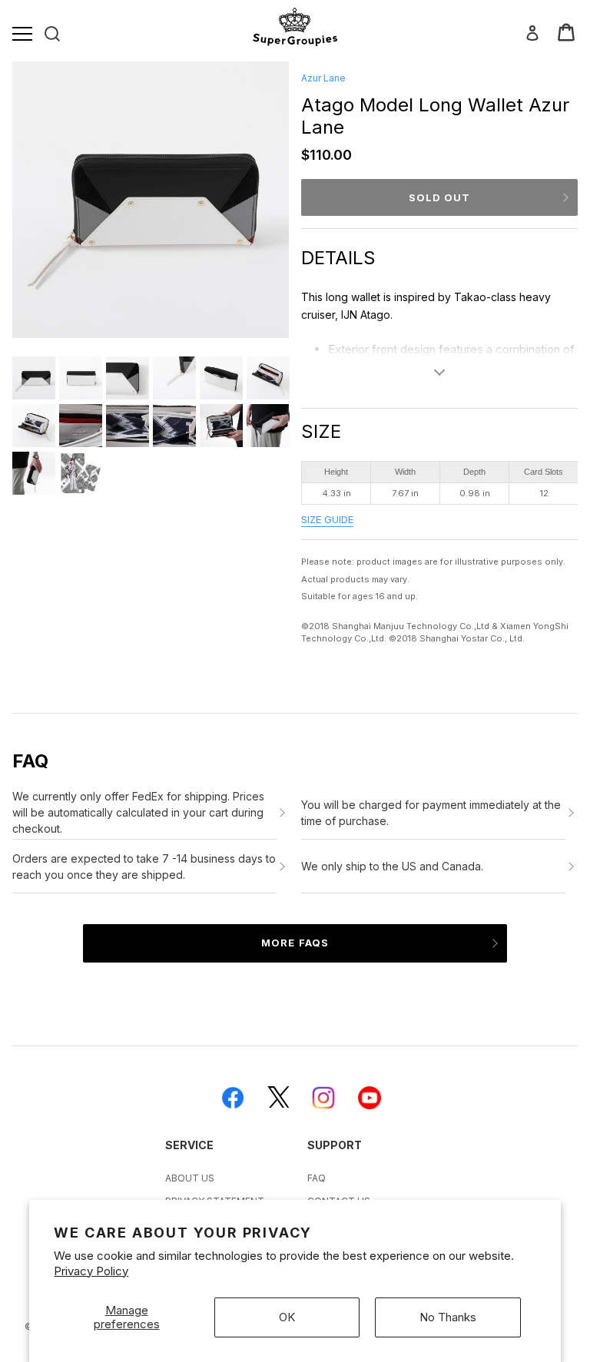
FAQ (316, 1178)
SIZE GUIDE (327, 519)
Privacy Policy (91, 1271)
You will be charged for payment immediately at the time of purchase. (431, 812)
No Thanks (447, 1317)
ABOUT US (189, 1178)
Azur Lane (323, 78)
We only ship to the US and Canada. (392, 866)
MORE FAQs (294, 942)
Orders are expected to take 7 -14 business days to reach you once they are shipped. (144, 866)
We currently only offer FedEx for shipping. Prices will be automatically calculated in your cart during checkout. (138, 812)
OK (287, 1317)
